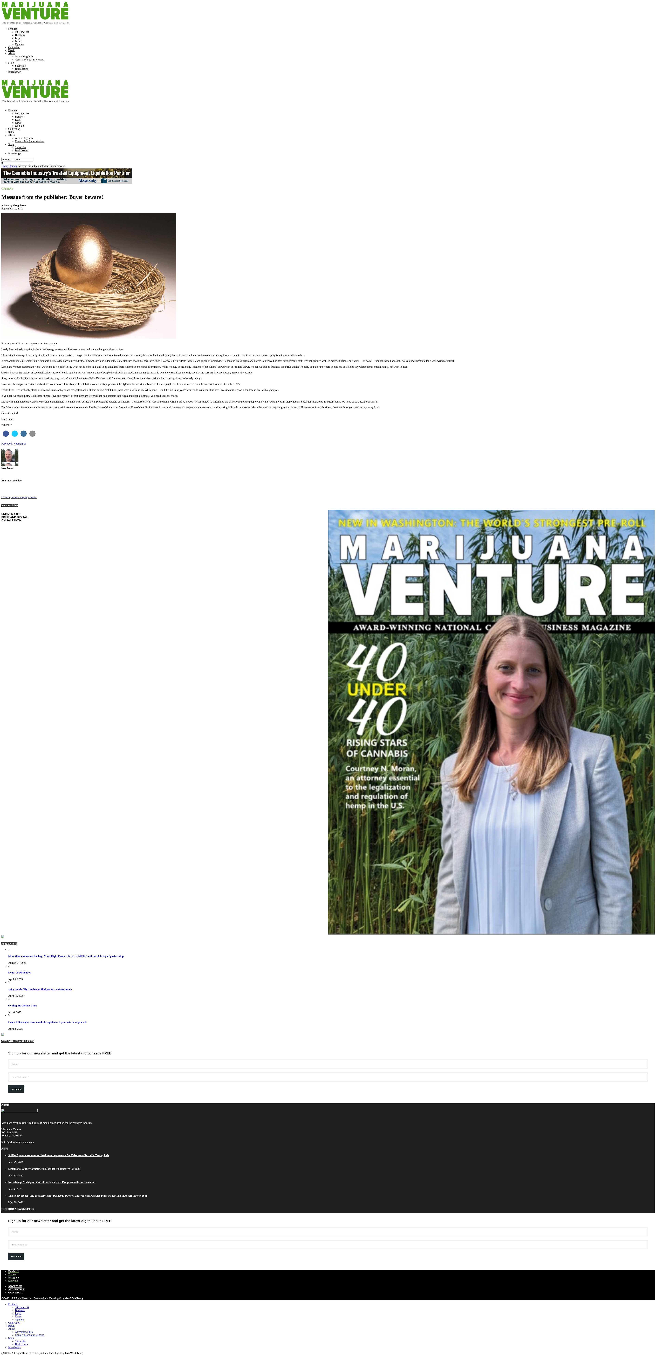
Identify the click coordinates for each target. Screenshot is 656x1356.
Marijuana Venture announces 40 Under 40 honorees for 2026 (44, 1168)
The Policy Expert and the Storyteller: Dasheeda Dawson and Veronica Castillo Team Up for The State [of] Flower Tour (77, 1195)
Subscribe (20, 65)
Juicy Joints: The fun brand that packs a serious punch (40, 989)
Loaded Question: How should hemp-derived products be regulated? (47, 1022)
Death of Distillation (19, 972)
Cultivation (14, 47)
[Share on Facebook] (6, 436)
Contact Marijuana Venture (29, 59)
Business (20, 34)
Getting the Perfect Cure (22, 1005)
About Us (15, 1286)
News (18, 41)
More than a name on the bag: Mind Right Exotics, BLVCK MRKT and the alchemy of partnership (66, 956)
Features (12, 28)
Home (4, 166)
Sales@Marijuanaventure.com (17, 1142)
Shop (11, 62)
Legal (18, 38)
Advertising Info (24, 56)
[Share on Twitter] (15, 436)
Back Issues (21, 68)
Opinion (19, 44)
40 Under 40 (22, 31)
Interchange (14, 71)
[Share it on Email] (32, 436)
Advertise (16, 1289)
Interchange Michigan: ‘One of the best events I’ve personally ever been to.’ (51, 1182)
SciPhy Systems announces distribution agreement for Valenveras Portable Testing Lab (58, 1155)
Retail (11, 50)
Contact (15, 1292)
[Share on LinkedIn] (23, 436)
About (11, 53)
